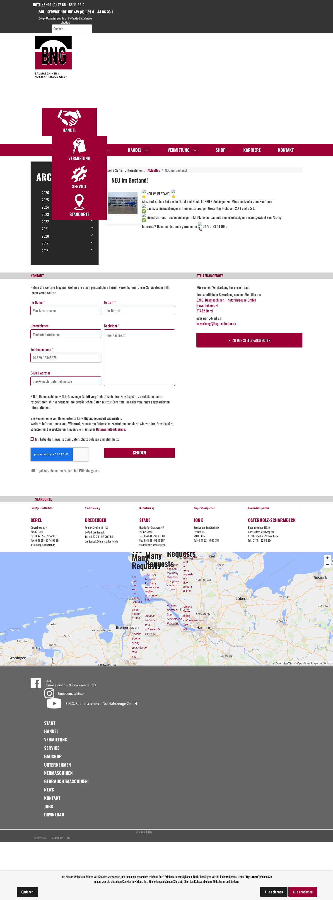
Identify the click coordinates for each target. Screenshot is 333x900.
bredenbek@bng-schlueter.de (101, 541)
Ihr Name (38, 302)
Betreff (110, 302)
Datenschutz (56, 838)
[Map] (166, 609)
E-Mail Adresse (41, 373)
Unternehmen (39, 325)
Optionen (27, 892)
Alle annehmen (303, 892)
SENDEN (139, 452)
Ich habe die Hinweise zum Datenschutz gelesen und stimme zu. (77, 439)
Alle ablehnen (274, 892)
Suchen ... (44, 28)
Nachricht (111, 325)
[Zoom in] (327, 558)
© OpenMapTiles (283, 663)
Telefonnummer (42, 349)
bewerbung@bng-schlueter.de (216, 323)
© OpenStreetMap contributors (313, 663)
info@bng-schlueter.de (43, 545)
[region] (166, 88)
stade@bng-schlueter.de (152, 545)
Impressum (40, 838)
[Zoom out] (327, 564)
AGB (69, 838)
